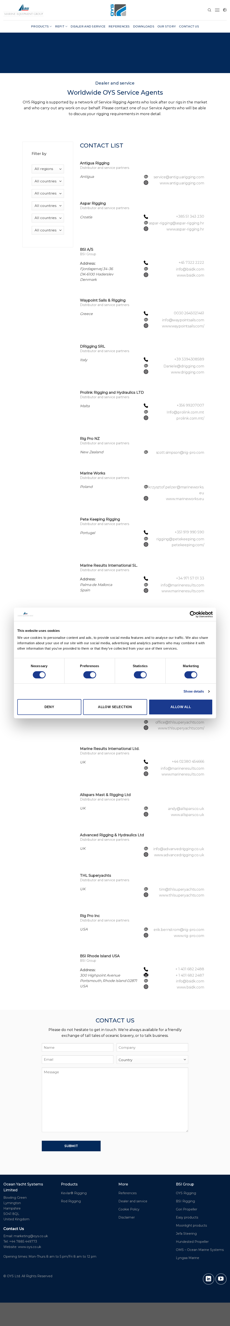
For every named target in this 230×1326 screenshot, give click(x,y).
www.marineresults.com (182, 591)
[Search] (209, 10)
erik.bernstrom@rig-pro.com (179, 930)
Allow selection (115, 707)
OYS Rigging (186, 1193)
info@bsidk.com (190, 269)
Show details (194, 691)
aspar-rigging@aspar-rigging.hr (176, 223)
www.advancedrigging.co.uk (179, 855)
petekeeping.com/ (188, 545)
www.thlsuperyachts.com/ (181, 728)
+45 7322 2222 (191, 262)
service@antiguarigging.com (179, 177)
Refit (59, 26)
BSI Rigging (185, 1201)
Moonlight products (191, 1225)
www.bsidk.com (190, 275)
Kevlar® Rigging (74, 1193)
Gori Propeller (186, 1209)
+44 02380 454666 (188, 761)
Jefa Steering (186, 1234)
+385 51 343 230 (190, 216)
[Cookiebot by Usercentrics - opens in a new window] (193, 614)
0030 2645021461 (189, 313)
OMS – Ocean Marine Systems (200, 1250)
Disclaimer (126, 1217)
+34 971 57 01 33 (190, 578)
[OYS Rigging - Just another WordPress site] (23, 10)
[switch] (89, 674)
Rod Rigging (71, 1201)
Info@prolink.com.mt (185, 412)
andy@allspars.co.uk (186, 809)
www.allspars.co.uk (187, 815)
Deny (49, 707)
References (119, 26)
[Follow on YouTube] (221, 1279)
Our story (166, 26)
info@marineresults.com (182, 585)
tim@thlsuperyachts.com (181, 889)
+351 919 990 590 (189, 532)
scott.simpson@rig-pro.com (180, 452)
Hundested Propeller (192, 1242)
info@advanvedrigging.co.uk (178, 849)
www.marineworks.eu (185, 499)
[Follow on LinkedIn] (208, 1279)
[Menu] (217, 10)
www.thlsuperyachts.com (181, 895)
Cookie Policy (128, 1209)
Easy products (187, 1217)
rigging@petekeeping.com (180, 539)
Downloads (143, 26)
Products (40, 26)
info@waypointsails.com (183, 320)
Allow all (180, 707)
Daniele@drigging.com (184, 366)
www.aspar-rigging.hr (185, 229)
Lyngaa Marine (187, 1258)
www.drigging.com (187, 372)
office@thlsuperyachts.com (179, 722)
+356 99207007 (190, 405)
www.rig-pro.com (189, 936)
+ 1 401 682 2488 (189, 969)
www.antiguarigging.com (182, 183)
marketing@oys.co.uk (31, 1236)
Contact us (189, 26)
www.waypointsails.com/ (183, 326)
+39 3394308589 (189, 359)
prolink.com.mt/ (190, 418)
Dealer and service (88, 26)
